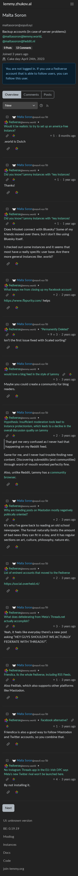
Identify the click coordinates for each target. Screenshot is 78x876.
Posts (48, 94)
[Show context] (7, 136)
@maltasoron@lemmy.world (21, 36)
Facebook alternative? (54, 720)
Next (8, 808)
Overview (12, 94)
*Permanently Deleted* (55, 329)
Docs (6, 852)
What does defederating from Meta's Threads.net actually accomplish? (34, 619)
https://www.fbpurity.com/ (23, 300)
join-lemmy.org (13, 868)
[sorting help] (41, 105)
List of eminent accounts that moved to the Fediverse (37, 573)
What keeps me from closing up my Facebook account (37, 289)
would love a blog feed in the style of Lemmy (31, 374)
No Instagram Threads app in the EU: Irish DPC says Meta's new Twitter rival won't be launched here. (36, 772)
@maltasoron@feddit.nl (18, 41)
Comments (31, 94)
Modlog (8, 836)
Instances (9, 844)
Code (7, 860)
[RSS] (47, 105)
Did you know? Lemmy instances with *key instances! (37, 174)
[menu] (72, 4)
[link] (13, 136)
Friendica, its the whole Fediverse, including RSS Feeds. (37, 674)
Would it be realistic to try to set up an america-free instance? (36, 128)
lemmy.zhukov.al (17, 4)
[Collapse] (7, 117)
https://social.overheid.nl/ (22, 583)
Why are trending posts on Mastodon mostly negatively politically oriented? (38, 512)
